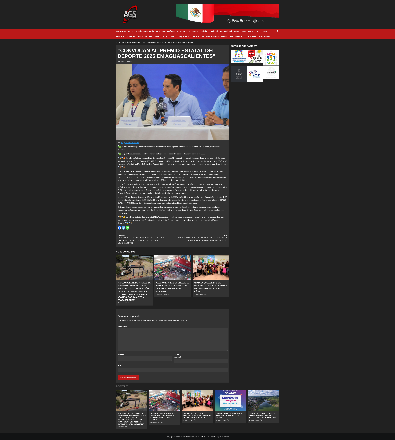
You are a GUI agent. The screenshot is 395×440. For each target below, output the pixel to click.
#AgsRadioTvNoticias (130, 142)
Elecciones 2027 (237, 36)
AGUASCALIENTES (124, 31)
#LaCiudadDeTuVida (145, 31)
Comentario (123, 326)
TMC (173, 36)
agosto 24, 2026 (123, 303)
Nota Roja (131, 36)
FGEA (250, 31)
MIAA (236, 31)
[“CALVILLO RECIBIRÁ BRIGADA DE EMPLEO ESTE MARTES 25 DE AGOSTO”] (230, 400)
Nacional (214, 31)
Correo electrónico (179, 355)
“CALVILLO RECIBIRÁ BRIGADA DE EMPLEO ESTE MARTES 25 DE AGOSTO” (229, 415)
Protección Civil (145, 36)
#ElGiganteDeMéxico (165, 31)
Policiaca (120, 36)
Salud (156, 36)
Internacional (226, 31)
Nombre (121, 354)
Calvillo (204, 31)
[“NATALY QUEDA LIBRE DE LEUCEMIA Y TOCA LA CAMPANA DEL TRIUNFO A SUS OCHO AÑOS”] (211, 267)
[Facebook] (119, 228)
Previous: (143, 239)
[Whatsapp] (127, 228)
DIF (257, 31)
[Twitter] (123, 228)
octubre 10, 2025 (124, 61)
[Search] (277, 31)
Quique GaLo (183, 36)
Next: (203, 237)
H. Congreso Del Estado (187, 31)
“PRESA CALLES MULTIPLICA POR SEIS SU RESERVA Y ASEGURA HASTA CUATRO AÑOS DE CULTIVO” (263, 415)
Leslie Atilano (198, 36)
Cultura (165, 36)
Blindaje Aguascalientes (217, 36)
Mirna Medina (264, 36)
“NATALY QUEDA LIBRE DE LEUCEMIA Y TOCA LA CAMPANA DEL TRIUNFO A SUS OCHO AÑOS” (197, 415)
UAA (244, 31)
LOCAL (264, 31)
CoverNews (214, 437)
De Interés (251, 36)
